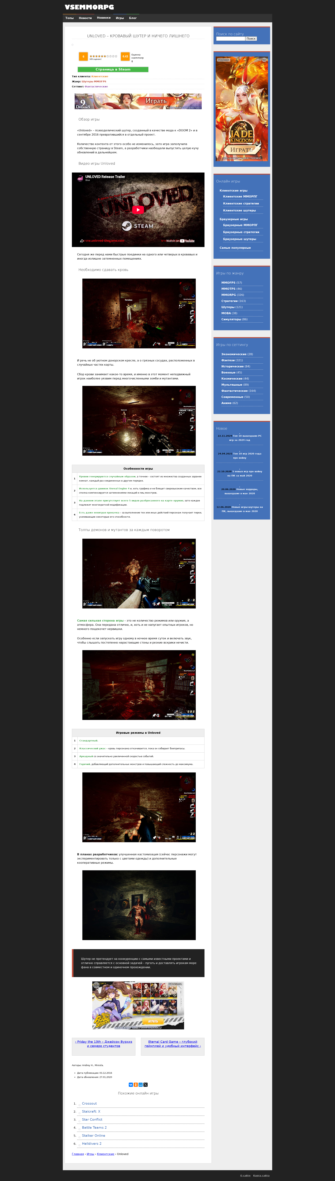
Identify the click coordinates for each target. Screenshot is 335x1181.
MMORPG (228, 295)
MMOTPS (228, 288)
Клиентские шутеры (239, 210)
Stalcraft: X (90, 1111)
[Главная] (89, 7)
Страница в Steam (113, 69)
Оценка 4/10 (99, 56)
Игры (90, 1154)
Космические (232, 378)
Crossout (89, 1103)
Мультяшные (231, 384)
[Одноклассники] (136, 1085)
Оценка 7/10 (107, 56)
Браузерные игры (234, 219)
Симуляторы (231, 319)
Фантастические (96, 86)
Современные (232, 397)
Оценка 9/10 (113, 56)
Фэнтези (228, 360)
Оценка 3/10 (96, 56)
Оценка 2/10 (93, 56)
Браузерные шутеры (239, 239)
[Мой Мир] (141, 1085)
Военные (228, 372)
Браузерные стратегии (241, 232)
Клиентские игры (233, 190)
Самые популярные (235, 247)
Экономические (234, 354)
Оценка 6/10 (104, 56)
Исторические (232, 366)
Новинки (104, 17)
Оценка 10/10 (116, 56)
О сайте (245, 1175)
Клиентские (99, 76)
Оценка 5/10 (102, 56)
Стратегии (229, 301)
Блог (133, 18)
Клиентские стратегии (241, 203)
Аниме (226, 403)
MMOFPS (100, 81)
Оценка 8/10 (110, 56)
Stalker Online (93, 1136)
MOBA (226, 313)
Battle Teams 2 (94, 1128)
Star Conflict (91, 1120)
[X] (145, 1085)
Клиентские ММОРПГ (240, 196)
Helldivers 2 (91, 1144)
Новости (85, 18)
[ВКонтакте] (131, 1085)
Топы (69, 18)
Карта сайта (261, 1175)
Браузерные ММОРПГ (240, 225)
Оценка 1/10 (91, 56)
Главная (78, 1154)
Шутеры (87, 81)
